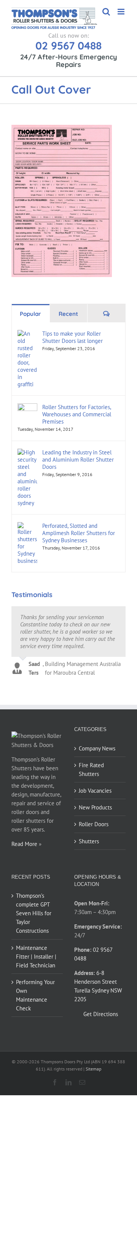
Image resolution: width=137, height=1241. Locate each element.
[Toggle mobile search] (106, 12)
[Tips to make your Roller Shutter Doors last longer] (27, 334)
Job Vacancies (95, 790)
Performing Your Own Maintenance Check (35, 995)
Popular (30, 313)
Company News (97, 748)
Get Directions (100, 1014)
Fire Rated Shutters (91, 769)
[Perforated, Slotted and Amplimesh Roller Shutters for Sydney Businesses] (27, 526)
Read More (24, 844)
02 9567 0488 (68, 45)
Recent (68, 313)
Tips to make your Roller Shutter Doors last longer (72, 337)
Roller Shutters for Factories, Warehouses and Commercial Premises (76, 414)
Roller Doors (93, 824)
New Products (95, 807)
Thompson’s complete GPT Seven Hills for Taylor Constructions (33, 913)
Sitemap (93, 1069)
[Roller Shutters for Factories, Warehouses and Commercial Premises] (27, 407)
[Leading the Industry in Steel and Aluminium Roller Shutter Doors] (27, 453)
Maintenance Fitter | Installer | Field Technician (36, 956)
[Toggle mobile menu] (122, 12)
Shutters (89, 841)
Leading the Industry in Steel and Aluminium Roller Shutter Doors (78, 459)
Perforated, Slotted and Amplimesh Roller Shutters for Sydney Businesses (78, 533)
